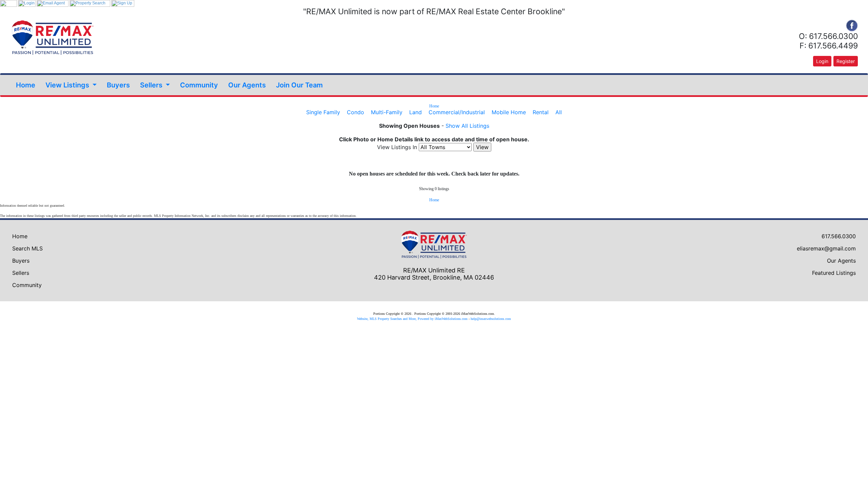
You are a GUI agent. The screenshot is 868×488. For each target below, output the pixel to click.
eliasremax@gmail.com (826, 248)
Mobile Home (509, 112)
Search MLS (27, 248)
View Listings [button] (68, 85)
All (558, 112)
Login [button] (822, 61)
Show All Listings (467, 125)
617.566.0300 (839, 236)
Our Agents (247, 85)
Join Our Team (299, 85)
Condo (355, 112)
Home (25, 85)
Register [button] (845, 61)
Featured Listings (834, 272)
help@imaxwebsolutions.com (491, 319)
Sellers (20, 272)
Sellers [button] (152, 85)
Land (415, 112)
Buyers (118, 85)
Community (199, 85)
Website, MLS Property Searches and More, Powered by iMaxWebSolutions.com (412, 319)
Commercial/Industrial (457, 112)
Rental (541, 112)
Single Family (323, 112)
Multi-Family (386, 112)
